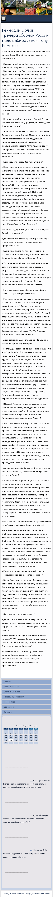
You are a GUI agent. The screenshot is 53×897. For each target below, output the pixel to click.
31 (6, 742)
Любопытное (9, 702)
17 (6, 738)
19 (16, 738)
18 (11, 738)
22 (31, 738)
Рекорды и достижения (14, 697)
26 (16, 740)
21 (26, 738)
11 (11, 735)
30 (36, 740)
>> (31, 780)
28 (26, 740)
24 (6, 740)
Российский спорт (11, 687)
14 (26, 735)
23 (36, 738)
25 (11, 740)
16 (36, 735)
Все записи (9, 707)
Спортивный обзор (12, 692)
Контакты (8, 712)
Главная (7, 682)
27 (21, 740)
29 (31, 740)
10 (6, 735)
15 (31, 735)
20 (21, 738)
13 (21, 735)
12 (16, 735)
